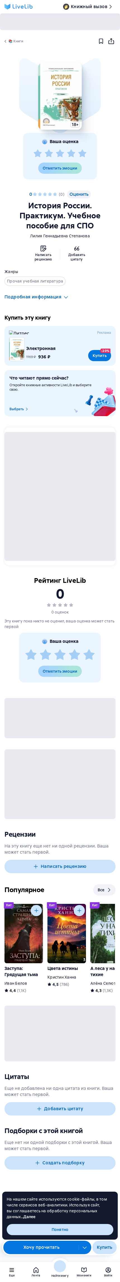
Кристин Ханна (61, 977)
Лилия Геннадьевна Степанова (60, 235)
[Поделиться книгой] (111, 41)
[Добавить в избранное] (101, 41)
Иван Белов (15, 983)
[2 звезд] (48, 153)
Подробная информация (32, 297)
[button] (59, 96)
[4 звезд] (71, 153)
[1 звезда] (37, 153)
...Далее (28, 1216)
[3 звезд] (60, 153)
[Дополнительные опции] (84, 1247)
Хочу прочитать (41, 1247)
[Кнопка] (36, 910)
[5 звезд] (82, 153)
